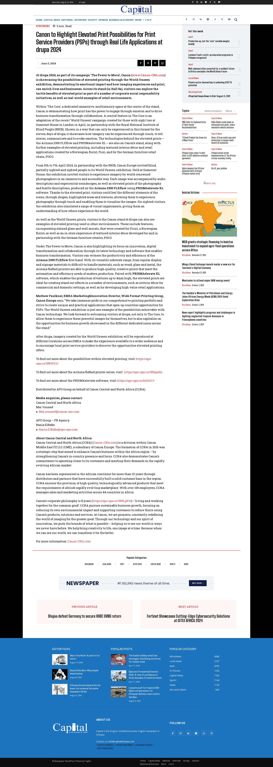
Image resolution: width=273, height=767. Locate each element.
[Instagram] (197, 2)
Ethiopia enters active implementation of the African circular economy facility (223, 156)
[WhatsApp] (162, 63)
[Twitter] (214, 2)
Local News (193, 78)
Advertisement (213, 110)
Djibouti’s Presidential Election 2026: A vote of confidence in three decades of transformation (145, 674)
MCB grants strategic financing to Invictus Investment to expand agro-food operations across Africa (208, 246)
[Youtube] (219, 2)
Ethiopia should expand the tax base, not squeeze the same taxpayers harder (85, 688)
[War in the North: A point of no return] (59, 659)
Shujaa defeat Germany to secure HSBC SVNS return (84, 616)
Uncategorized (195, 92)
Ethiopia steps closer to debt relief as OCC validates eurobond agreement (195, 156)
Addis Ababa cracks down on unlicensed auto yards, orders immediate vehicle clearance (223, 125)
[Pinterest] (155, 63)
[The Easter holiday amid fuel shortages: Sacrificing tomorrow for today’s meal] (118, 659)
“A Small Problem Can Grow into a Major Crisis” (194, 139)
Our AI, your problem (219, 168)
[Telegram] (206, 2)
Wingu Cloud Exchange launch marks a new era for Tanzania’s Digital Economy (208, 266)
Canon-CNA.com (105, 442)
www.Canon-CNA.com (148, 75)
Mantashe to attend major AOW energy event (206, 280)
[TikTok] (210, 2)
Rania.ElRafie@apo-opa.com (58, 429)
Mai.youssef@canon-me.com (59, 411)
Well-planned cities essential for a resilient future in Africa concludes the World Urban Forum (211, 70)
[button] (236, 19)
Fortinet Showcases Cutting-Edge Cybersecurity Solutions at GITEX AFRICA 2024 (188, 618)
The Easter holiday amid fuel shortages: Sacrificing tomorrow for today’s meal (145, 658)
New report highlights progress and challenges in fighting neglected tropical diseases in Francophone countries (208, 316)
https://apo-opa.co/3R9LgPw (112, 501)
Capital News (187, 118)
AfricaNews (43, 26)
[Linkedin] (201, 2)
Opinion (185, 134)
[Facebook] (192, 2)
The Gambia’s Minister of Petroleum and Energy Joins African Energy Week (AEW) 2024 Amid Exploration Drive (207, 296)
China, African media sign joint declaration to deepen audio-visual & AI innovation (223, 140)
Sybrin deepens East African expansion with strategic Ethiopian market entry (193, 171)
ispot (190, 37)
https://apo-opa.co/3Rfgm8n (143, 372)
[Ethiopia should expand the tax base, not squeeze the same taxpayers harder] (59, 689)
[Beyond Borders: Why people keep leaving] (59, 674)
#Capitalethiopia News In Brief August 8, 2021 (209, 96)
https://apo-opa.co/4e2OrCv (136, 380)
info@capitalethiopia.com (121, 741)
